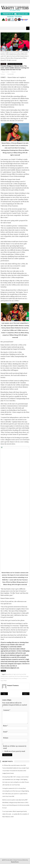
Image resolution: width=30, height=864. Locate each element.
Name (5, 726)
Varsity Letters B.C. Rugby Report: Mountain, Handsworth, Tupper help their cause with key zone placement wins (5, 694)
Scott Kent (24, 678)
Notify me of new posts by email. (14, 751)
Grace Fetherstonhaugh (22, 676)
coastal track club (12, 676)
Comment (6, 710)
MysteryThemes (15, 862)
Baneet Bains (9, 674)
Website (5, 738)
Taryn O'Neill (3, 680)
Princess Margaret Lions (15, 678)
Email (5, 732)
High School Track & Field (15, 64)
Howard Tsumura (5, 678)
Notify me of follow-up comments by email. (14, 747)
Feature (3, 64)
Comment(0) (11, 74)
